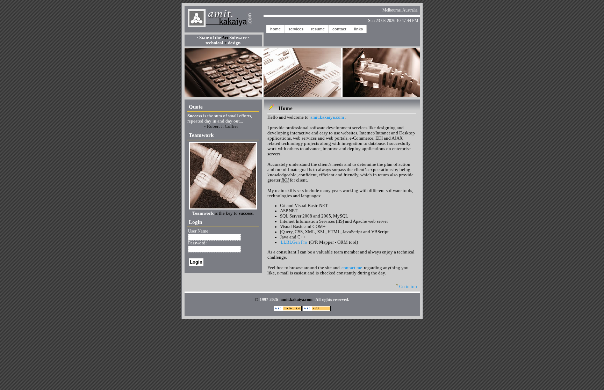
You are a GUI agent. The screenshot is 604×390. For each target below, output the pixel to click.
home (275, 29)
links (358, 29)
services (295, 29)
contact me (351, 267)
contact (339, 29)
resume (318, 29)
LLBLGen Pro (294, 242)
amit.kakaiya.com (327, 117)
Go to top (407, 286)
